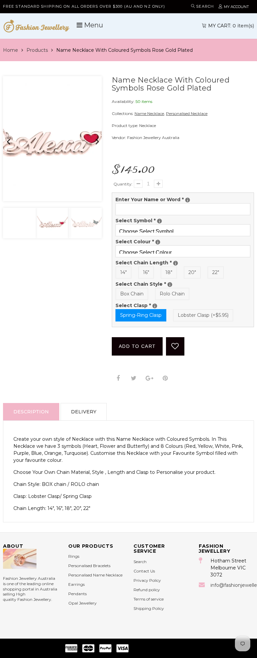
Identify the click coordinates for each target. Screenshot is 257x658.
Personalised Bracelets (89, 565)
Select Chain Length (182, 262)
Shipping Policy (149, 608)
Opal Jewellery (82, 603)
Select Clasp (172, 305)
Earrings (76, 584)
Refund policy (147, 589)
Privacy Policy (147, 580)
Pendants (77, 593)
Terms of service (149, 599)
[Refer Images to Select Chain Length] (175, 263)
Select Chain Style (180, 284)
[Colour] (157, 242)
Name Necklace (149, 113)
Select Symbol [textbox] (144, 220)
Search (140, 561)
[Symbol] (159, 221)
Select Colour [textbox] (142, 241)
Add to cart (137, 346)
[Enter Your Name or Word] (187, 200)
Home (10, 50)
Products (37, 50)
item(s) (231, 26)
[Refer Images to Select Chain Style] (169, 284)
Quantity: (123, 183)
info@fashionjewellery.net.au (232, 585)
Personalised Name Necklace (95, 574)
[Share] (118, 378)
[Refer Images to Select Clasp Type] (154, 305)
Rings (73, 556)
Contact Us (144, 570)
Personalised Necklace (186, 113)
